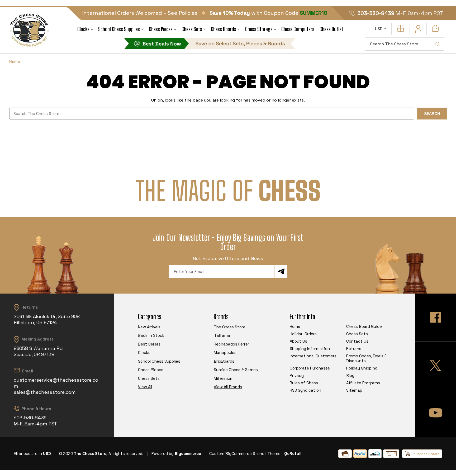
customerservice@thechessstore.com (56, 383)
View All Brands (228, 386)
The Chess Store (229, 326)
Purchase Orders (426, 454)
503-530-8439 (375, 13)
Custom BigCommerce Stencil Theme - (246, 453)
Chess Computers (297, 29)
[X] (435, 365)
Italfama (222, 335)
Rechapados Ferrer (231, 344)
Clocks (83, 29)
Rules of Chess (304, 382)
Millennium (224, 378)
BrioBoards (224, 361)
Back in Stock (151, 335)
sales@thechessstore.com (45, 392)
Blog (350, 375)
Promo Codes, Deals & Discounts (366, 358)
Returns (353, 348)
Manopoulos (225, 352)
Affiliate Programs (363, 382)
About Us (298, 341)
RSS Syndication (305, 390)
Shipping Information (310, 348)
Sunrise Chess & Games (236, 369)
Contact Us (357, 341)
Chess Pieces (161, 29)
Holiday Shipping (361, 368)
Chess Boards (223, 29)
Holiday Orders (303, 333)
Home (295, 326)
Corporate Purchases (310, 368)
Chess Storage (259, 29)
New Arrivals (149, 326)
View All (145, 386)
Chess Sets (192, 29)
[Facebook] (435, 317)
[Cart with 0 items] (435, 30)
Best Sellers (149, 344)
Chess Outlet (331, 29)
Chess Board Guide (364, 326)
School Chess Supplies (119, 29)
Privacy (297, 375)
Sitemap (354, 390)
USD (379, 28)
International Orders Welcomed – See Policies (139, 12)
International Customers (313, 355)
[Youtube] (435, 413)
